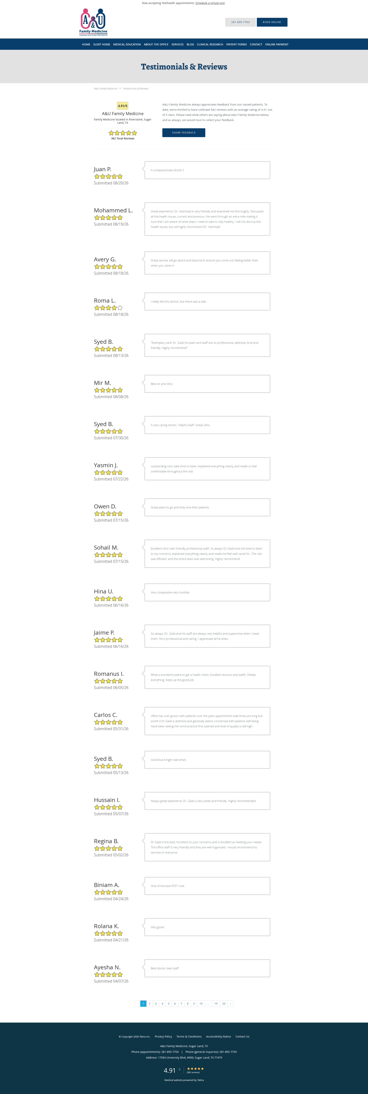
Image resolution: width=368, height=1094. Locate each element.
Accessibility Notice (218, 1036)
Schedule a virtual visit (210, 3)
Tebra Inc (144, 1036)
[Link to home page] (88, 22)
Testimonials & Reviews (135, 88)
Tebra (200, 1080)
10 (201, 1003)
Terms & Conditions (189, 1036)
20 (223, 1003)
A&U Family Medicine (105, 88)
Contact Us (242, 1036)
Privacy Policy (163, 1036)
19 (216, 1003)
